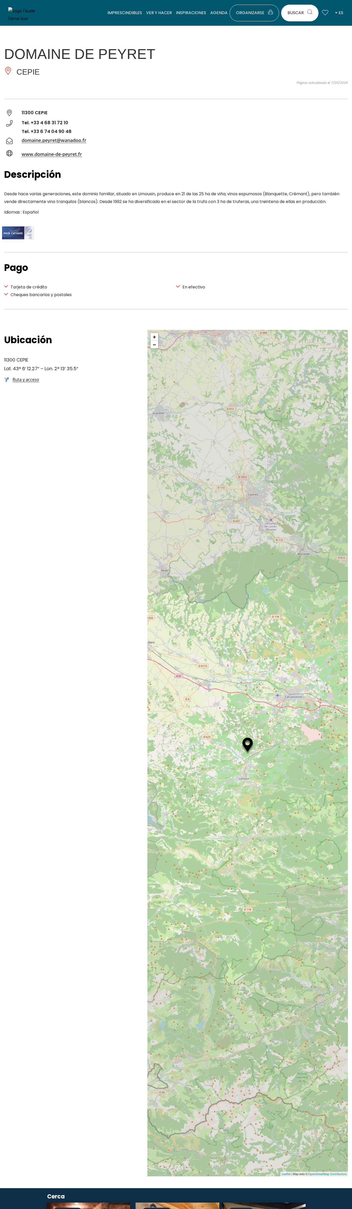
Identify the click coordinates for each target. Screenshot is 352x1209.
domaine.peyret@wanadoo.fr (54, 140)
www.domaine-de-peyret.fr (52, 154)
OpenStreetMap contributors (327, 1174)
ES (341, 13)
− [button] (154, 344)
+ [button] (154, 337)
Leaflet (286, 1174)
